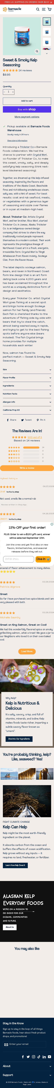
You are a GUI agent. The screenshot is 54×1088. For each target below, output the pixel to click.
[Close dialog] (52, 524)
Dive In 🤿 (43, 559)
